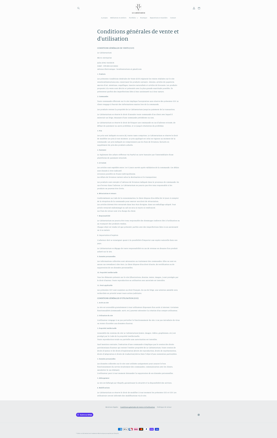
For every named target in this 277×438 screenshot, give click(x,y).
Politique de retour (164, 407)
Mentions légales (111, 407)
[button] (78, 8)
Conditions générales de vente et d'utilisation (137, 407)
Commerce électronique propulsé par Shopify (105, 433)
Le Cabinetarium (86, 433)
